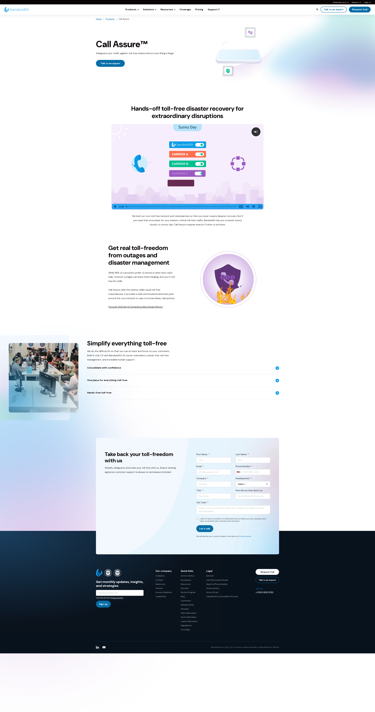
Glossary (185, 609)
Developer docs (340, 2)
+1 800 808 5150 (264, 592)
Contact (159, 580)
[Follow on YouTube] (104, 647)
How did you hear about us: (249, 490)
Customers (186, 600)
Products (110, 19)
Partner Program (188, 592)
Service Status (187, 576)
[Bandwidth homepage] (16, 9)
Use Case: (202, 502)
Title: (199, 490)
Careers (159, 588)
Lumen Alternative (189, 621)
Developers (186, 580)
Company (160, 576)
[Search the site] (317, 9)
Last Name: (242, 454)
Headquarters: (244, 478)
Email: (200, 466)
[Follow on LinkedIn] (97, 647)
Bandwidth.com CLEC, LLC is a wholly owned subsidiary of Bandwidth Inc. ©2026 (245, 647)
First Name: (202, 454)
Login (366, 2)
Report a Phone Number (217, 584)
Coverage (185, 629)
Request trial (359, 9)
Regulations (186, 625)
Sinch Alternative (188, 617)
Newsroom (160, 584)
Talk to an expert (334, 9)
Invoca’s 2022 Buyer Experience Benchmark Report (136, 306)
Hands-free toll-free (99, 392)
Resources (186, 584)
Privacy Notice (245, 536)
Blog (183, 596)
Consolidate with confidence (104, 367)
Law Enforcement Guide (217, 580)
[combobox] (239, 472)
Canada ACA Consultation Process (222, 596)
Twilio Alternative (188, 613)
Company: (202, 478)
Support (355, 2)
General (210, 576)
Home (99, 19)
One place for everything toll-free (107, 380)
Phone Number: (244, 466)
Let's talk (204, 528)
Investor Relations (164, 592)
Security (184, 588)
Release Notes (187, 605)
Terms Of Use (212, 592)
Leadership (161, 596)
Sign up (103, 604)
